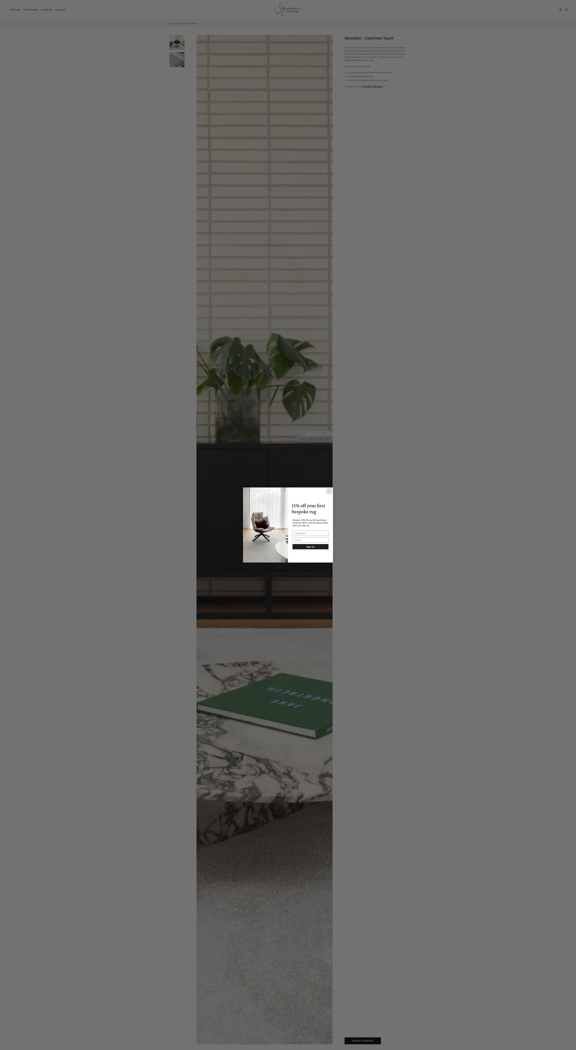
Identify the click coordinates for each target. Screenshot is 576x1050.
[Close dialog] (329, 491)
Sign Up (310, 547)
